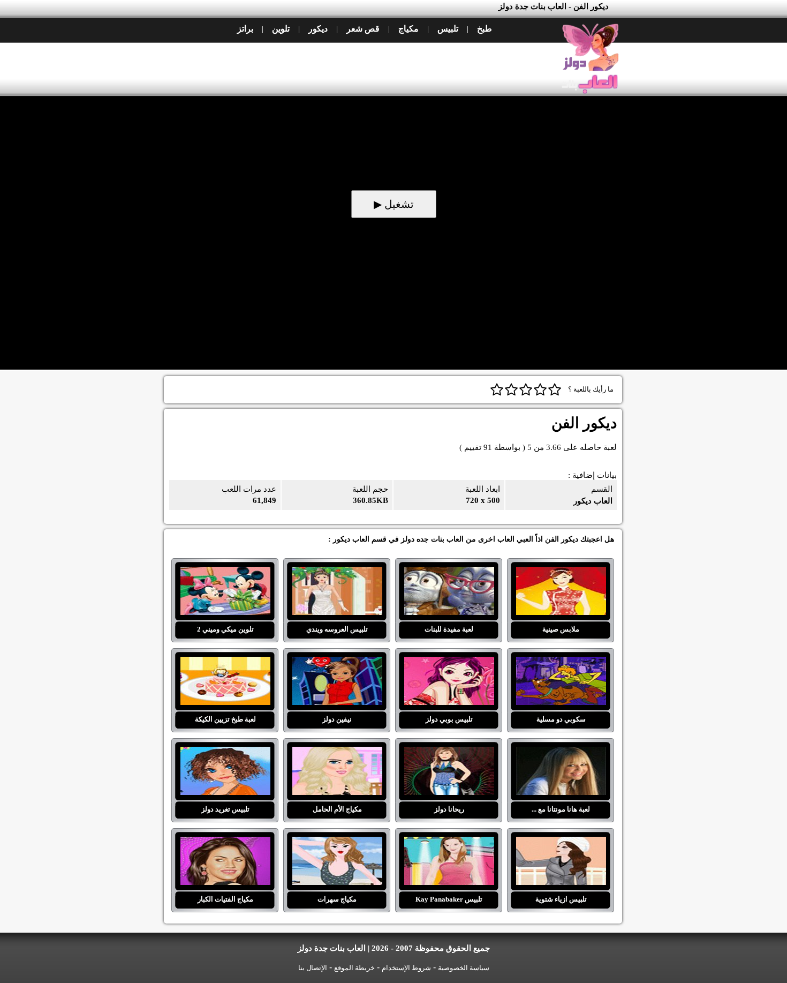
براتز (245, 28)
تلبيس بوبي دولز (448, 663)
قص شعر (363, 28)
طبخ (484, 28)
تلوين (281, 28)
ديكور (318, 28)
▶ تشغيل (394, 204)
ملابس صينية (560, 573)
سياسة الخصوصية (463, 968)
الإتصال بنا (312, 968)
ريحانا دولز (448, 753)
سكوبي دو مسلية (560, 663)
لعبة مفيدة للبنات (448, 573)
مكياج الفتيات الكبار (225, 843)
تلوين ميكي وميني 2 (225, 573)
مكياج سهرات (337, 843)
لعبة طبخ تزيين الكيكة (225, 663)
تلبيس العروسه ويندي (337, 573)
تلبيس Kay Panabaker (448, 843)
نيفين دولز (337, 663)
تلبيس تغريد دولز (225, 753)
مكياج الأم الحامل (337, 753)
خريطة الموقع (354, 968)
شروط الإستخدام (406, 968)
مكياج (408, 28)
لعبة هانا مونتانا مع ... (560, 753)
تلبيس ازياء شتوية (560, 843)
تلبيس (447, 28)
